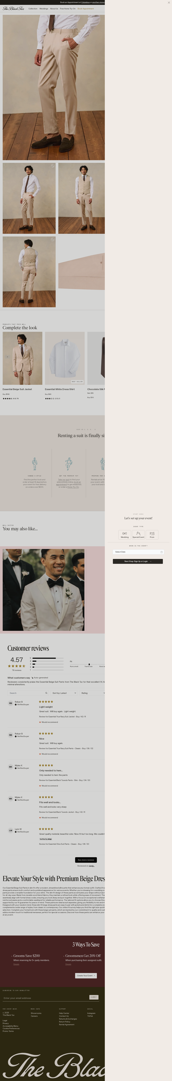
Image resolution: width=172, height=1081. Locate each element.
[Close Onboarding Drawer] (168, 2)
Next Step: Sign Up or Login (136, 561)
